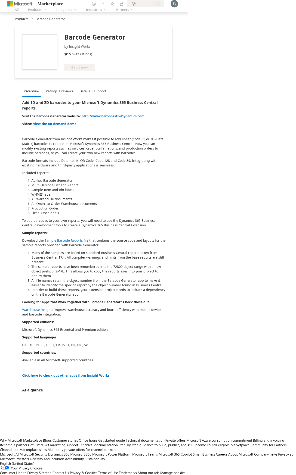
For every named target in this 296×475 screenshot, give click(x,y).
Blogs (47, 440)
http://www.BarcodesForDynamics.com (113, 116)
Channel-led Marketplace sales (23, 449)
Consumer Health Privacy (19, 472)
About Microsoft (240, 454)
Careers (221, 454)
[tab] (33, 91)
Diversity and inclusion (47, 458)
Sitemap (45, 472)
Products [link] (21, 19)
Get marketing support (61, 445)
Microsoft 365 (80, 454)
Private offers (175, 440)
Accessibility (74, 458)
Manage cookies (172, 472)
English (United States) (17, 463)
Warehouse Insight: (37, 309)
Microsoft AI (9, 454)
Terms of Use (108, 472)
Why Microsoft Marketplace (21, 440)
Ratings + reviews (59, 91)
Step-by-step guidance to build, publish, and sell (156, 445)
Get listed (35, 445)
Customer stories (65, 440)
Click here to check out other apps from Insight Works (66, 375)
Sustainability (95, 458)
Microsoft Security (33, 454)
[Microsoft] (19, 3)
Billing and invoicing (268, 440)
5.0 (71, 54)
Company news (265, 454)
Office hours (88, 440)
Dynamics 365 (58, 454)
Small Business (204, 454)
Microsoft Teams (145, 454)
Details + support (93, 91)
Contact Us (60, 472)
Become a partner (13, 445)
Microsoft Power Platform (111, 454)
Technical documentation (145, 440)
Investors (22, 458)
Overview (31, 91)
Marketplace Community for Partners (259, 445)
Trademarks (128, 472)
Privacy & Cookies (83, 472)
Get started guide (111, 440)
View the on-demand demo (55, 124)
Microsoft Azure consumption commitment (219, 440)
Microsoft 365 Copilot (175, 454)
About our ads (148, 472)
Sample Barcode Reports (64, 240)
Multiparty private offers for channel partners (82, 449)
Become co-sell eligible (212, 445)
